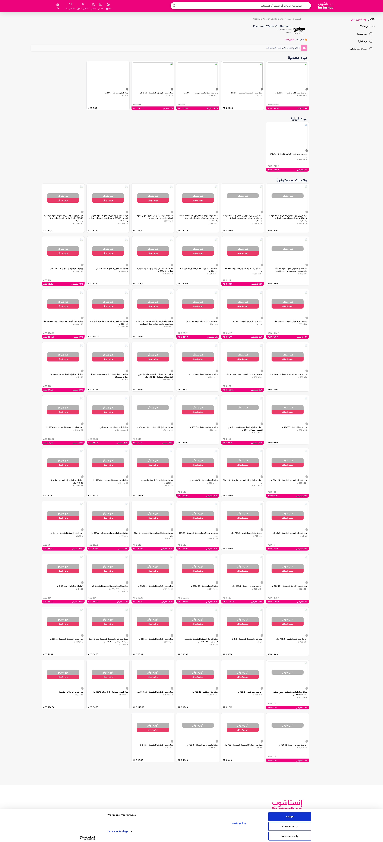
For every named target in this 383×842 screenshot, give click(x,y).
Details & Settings (117, 831)
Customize (288, 826)
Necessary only (289, 836)
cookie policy (238, 823)
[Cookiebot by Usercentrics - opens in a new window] (88, 838)
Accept (290, 816)
